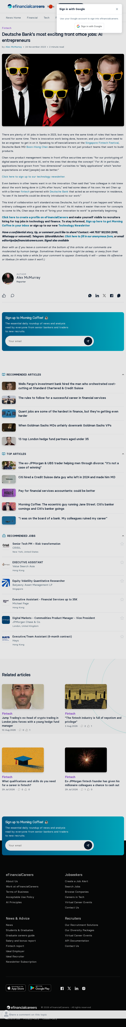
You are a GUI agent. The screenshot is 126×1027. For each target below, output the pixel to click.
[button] (63, 513)
